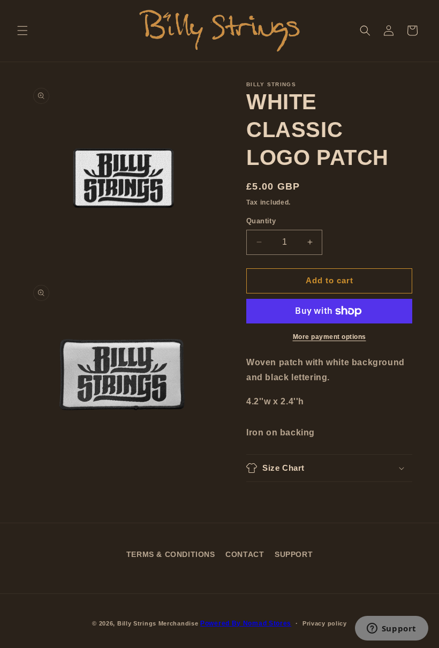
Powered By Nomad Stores (245, 623)
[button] (22, 30)
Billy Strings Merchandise (158, 623)
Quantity (261, 221)
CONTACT (244, 554)
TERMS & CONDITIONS (170, 554)
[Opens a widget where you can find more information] (391, 629)
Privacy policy (324, 623)
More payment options (329, 337)
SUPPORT (294, 554)
